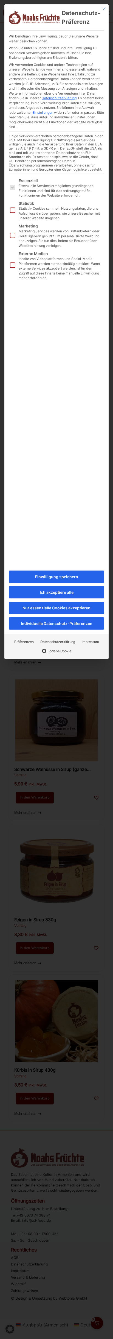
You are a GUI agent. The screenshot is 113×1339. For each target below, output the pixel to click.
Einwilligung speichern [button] (56, 576)
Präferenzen (24, 642)
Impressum (90, 642)
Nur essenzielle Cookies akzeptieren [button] (56, 608)
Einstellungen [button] (43, 112)
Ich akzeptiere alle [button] (57, 592)
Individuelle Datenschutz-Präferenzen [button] (56, 623)
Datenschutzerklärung (59, 98)
